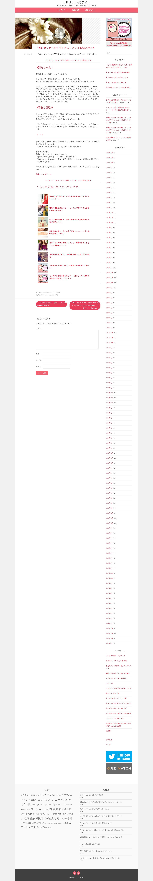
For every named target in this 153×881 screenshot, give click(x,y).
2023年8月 (109, 233)
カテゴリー (62, 10)
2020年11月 (109, 398)
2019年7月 (109, 478)
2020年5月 (109, 428)
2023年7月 (109, 238)
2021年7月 (109, 358)
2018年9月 (109, 528)
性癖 (26, 818)
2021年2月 (109, 383)
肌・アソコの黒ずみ (112, 693)
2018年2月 (109, 563)
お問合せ (109, 740)
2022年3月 (109, 318)
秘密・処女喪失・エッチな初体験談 (117, 673)
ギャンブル (34, 805)
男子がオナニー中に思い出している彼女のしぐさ (96, 823)
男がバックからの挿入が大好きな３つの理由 (94, 809)
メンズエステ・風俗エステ (115, 718)
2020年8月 (109, 413)
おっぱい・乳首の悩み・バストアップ (118, 688)
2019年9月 (109, 468)
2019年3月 (109, 498)
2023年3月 (109, 258)
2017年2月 (109, 613)
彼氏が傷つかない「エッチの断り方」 (118, 87)
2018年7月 (109, 538)
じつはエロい (32, 795)
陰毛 (66, 823)
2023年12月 (109, 213)
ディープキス (51, 804)
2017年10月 (109, 578)
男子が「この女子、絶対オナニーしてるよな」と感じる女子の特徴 (102, 830)
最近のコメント (90, 10)
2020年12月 (109, 393)
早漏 (69, 818)
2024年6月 (109, 182)
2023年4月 (109, 253)
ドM (59, 805)
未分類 (108, 731)
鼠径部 (49, 827)
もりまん (49, 794)
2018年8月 (109, 533)
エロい (34, 800)
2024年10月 (109, 162)
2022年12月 (109, 273)
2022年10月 (109, 283)
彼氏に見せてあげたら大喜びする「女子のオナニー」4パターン (100, 802)
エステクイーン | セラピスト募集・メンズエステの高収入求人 (68, 60)
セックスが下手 (54, 295)
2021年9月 (109, 348)
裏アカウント (61, 823)
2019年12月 (109, 453)
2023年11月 (109, 218)
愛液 (32, 818)
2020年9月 (109, 408)
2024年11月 (109, 157)
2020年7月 (109, 418)
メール (38, 360)
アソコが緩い (57, 795)
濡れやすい (38, 822)
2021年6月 (109, 363)
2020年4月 (109, 433)
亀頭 (55, 809)
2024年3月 (109, 197)
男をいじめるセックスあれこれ (116, 82)
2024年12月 (109, 152)
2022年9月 (109, 288)
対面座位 (57, 814)
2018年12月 (109, 513)
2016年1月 (109, 623)
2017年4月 (109, 603)
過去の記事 (76, 10)
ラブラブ (28, 809)
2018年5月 (109, 548)
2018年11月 (109, 518)
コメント (39, 329)
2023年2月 (109, 263)
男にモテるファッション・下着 (116, 698)
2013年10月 (109, 638)
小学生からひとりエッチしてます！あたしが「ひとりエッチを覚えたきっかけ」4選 (118, 120)
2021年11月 (109, 338)
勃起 (69, 809)
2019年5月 (109, 488)
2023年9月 (109, 228)
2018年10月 (109, 523)
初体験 (62, 809)
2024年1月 (109, 208)
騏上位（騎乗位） (41, 827)
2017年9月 (109, 583)
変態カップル (32, 813)
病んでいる (47, 823)
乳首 (49, 809)
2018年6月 (109, 543)
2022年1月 (109, 328)
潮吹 (29, 823)
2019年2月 (109, 503)
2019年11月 (109, 458)
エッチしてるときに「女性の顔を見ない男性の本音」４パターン (101, 816)
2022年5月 (109, 308)
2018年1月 (109, 568)
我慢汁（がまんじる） (48, 818)
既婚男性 (64, 819)
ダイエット (109, 683)
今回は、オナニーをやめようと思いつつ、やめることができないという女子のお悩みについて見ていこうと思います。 (85, 305)
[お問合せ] (74, 873)
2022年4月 (109, 313)
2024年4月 (109, 192)
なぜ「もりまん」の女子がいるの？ (91, 795)
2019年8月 (109, 473)
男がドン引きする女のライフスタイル (118, 703)
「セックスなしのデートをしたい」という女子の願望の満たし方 (51, 304)
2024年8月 (109, 172)
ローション (37, 809)
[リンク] (78, 873)
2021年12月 (109, 333)
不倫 (45, 809)
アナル (65, 794)
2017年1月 (109, 618)
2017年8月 (109, 588)
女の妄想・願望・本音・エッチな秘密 (118, 713)
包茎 (23, 814)
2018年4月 (109, 553)
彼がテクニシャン (44, 295)
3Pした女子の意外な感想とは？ (90, 844)
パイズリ (63, 805)
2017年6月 (109, 593)
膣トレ (55, 823)
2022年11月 (109, 278)
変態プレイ (46, 813)
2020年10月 (109, 403)
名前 (37, 354)
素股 (51, 823)
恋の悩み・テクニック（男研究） (52, 292)
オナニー (54, 799)
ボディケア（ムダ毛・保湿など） (117, 678)
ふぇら (40, 794)
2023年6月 (109, 243)
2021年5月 (109, 368)
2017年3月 (109, 608)
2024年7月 (109, 177)
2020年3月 (109, 438)
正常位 (24, 823)
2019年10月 (109, 463)
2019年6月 (109, 483)
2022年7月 (109, 298)
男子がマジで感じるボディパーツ (117, 77)
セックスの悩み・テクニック (115, 656)
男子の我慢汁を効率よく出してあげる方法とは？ (96, 851)
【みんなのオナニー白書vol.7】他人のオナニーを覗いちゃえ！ (100, 858)
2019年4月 (109, 493)
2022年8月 (109, 293)
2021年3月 (109, 378)
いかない (25, 795)
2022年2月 (109, 323)
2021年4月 (109, 373)
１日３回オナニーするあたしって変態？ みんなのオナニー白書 (101, 837)
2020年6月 (109, 423)
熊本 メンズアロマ (43, 174)
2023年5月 (109, 248)
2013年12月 (109, 628)
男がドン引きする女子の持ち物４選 (117, 72)
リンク (108, 745)
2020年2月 (109, 443)
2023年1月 (109, 268)
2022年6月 (109, 303)
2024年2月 (109, 202)
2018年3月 (109, 558)
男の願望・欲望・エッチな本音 (116, 708)
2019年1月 (109, 508)
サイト (38, 366)
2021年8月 (109, 353)
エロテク (43, 799)
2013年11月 (109, 633)
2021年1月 (109, 388)
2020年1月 (109, 448)
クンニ (41, 804)
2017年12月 (109, 573)
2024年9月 (109, 167)
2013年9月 (109, 643)
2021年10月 (109, 343)
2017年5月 (109, 598)
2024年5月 (109, 187)
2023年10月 (109, 223)
